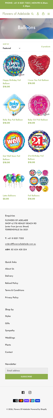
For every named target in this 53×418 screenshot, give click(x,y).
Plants (8, 344)
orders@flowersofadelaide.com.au (20, 243)
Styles (8, 316)
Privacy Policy (11, 297)
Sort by (6, 44)
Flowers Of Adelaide (22, 409)
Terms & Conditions (14, 290)
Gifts (7, 323)
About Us (9, 268)
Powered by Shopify (39, 409)
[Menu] (48, 14)
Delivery (9, 275)
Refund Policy (11, 283)
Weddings (10, 337)
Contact (9, 352)
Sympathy (10, 330)
